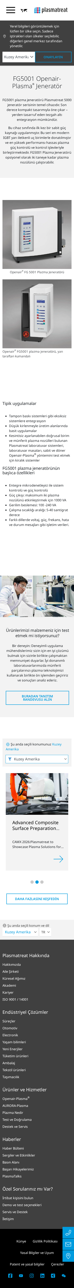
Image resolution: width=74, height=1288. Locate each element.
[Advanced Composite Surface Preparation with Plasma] (37, 793)
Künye (21, 1241)
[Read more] (58, 859)
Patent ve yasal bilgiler (27, 1264)
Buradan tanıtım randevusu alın (37, 698)
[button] (24, 10)
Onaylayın (53, 57)
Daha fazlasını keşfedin (37, 899)
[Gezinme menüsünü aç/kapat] (10, 10)
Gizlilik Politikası (45, 1241)
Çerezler (57, 1264)
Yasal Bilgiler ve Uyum (37, 1252)
